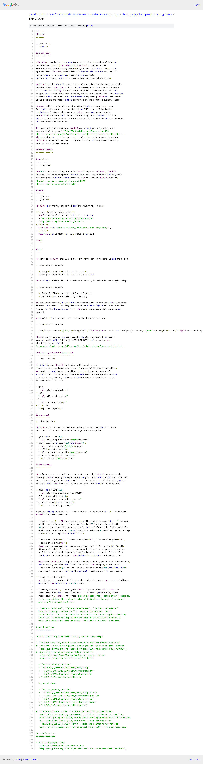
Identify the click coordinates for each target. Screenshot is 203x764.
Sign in (197, 4)
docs (169, 14)
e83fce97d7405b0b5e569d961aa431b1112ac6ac (80, 14)
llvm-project (147, 14)
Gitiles (18, 759)
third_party (129, 14)
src (117, 14)
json (197, 759)
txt (190, 759)
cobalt (33, 14)
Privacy (26, 759)
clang (160, 14)
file (89, 25)
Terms (34, 759)
